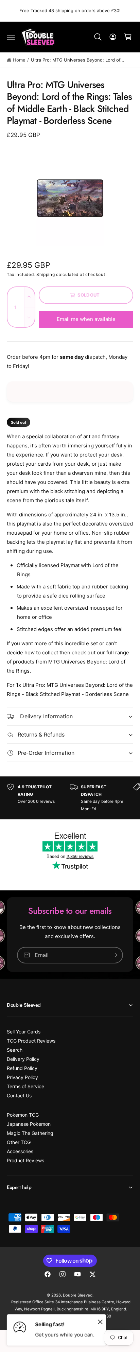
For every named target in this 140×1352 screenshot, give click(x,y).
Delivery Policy (23, 1059)
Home (19, 60)
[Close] (100, 1321)
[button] (10, 36)
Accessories (20, 1151)
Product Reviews (25, 1160)
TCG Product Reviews (31, 1041)
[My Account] (112, 36)
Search (14, 1050)
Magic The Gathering (30, 1133)
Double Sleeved (77, 1295)
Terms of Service (25, 1086)
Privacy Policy (22, 1077)
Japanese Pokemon (29, 1124)
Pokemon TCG (23, 1115)
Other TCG (19, 1142)
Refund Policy (22, 1068)
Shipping (45, 274)
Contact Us (19, 1095)
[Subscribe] (114, 955)
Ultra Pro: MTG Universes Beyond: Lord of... (78, 60)
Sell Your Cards (23, 1031)
